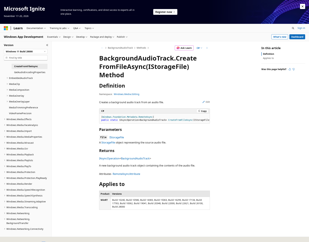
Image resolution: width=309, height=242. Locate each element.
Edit (208, 101)
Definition (268, 53)
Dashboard (297, 36)
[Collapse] (47, 45)
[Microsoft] (6, 28)
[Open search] (293, 28)
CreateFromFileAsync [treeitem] (26, 66)
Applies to (268, 58)
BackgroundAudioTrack (120, 47)
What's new (279, 36)
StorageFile (108, 142)
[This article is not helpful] (293, 69)
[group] (154, 119)
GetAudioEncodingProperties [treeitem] (29, 72)
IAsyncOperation (109, 158)
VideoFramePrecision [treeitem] (20, 113)
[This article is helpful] (290, 69)
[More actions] (207, 48)
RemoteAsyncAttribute (126, 174)
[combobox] (25, 51)
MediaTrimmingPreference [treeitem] (23, 107)
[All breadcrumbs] (102, 48)
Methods (141, 47)
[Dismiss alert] (302, 6)
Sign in (301, 27)
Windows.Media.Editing (126, 94)
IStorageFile (116, 137)
